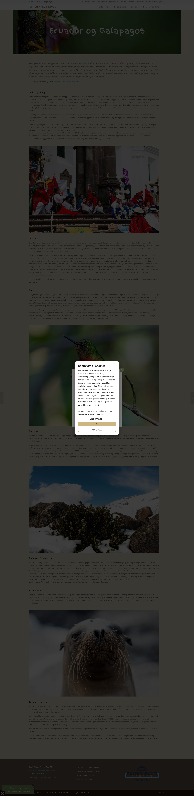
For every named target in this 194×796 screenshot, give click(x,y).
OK (97, 424)
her (101, 414)
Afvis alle (97, 430)
